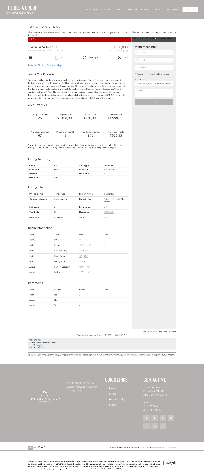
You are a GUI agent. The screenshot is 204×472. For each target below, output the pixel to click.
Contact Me (190, 9)
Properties (98, 9)
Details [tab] (32, 65)
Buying (147, 9)
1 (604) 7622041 (36, 345)
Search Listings (114, 9)
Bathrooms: (36, 283)
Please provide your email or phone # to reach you (154, 74)
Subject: (138, 79)
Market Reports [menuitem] (134, 9)
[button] (190, 9)
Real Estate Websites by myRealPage (163, 447)
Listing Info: (36, 187)
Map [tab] (59, 65)
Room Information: (40, 228)
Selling (157, 9)
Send (154, 101)
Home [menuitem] (88, 9)
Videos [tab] (51, 65)
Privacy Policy (145, 447)
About (175, 9)
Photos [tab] (42, 65)
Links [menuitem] (167, 9)
